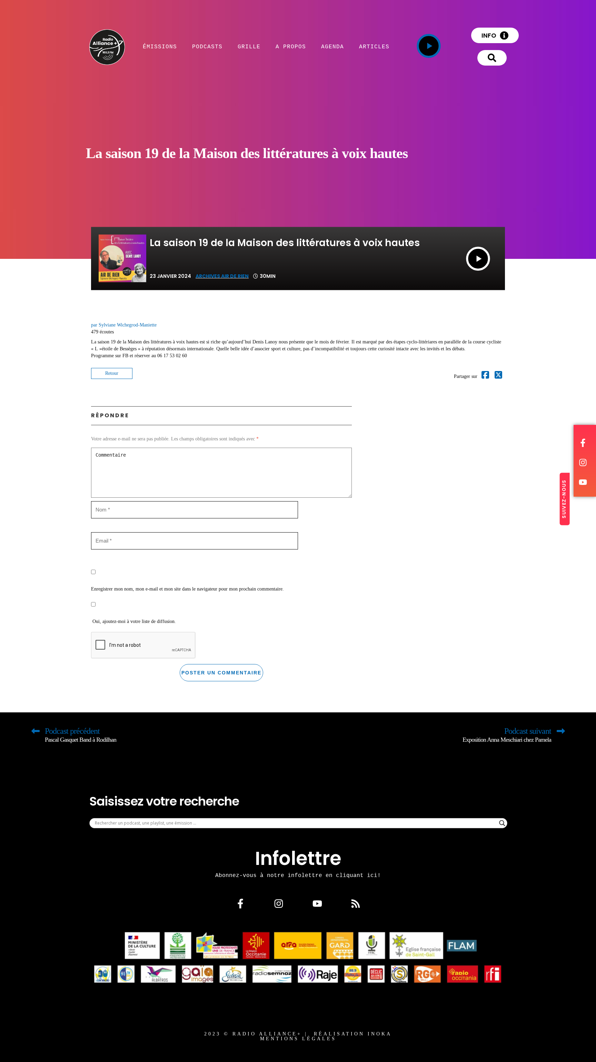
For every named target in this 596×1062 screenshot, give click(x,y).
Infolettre (298, 858)
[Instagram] (278, 903)
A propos (291, 46)
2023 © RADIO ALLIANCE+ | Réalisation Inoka (298, 1033)
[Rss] (355, 903)
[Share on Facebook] (485, 376)
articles (374, 46)
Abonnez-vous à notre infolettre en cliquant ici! (298, 875)
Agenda (332, 46)
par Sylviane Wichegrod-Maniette (124, 325)
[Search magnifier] (502, 823)
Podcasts (207, 46)
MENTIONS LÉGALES (298, 1038)
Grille (249, 46)
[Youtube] (317, 903)
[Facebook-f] (240, 903)
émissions (160, 46)
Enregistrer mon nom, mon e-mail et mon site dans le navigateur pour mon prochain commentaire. (187, 589)
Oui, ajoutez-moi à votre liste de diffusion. (133, 621)
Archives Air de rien (222, 276)
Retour (111, 373)
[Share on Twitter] (498, 376)
